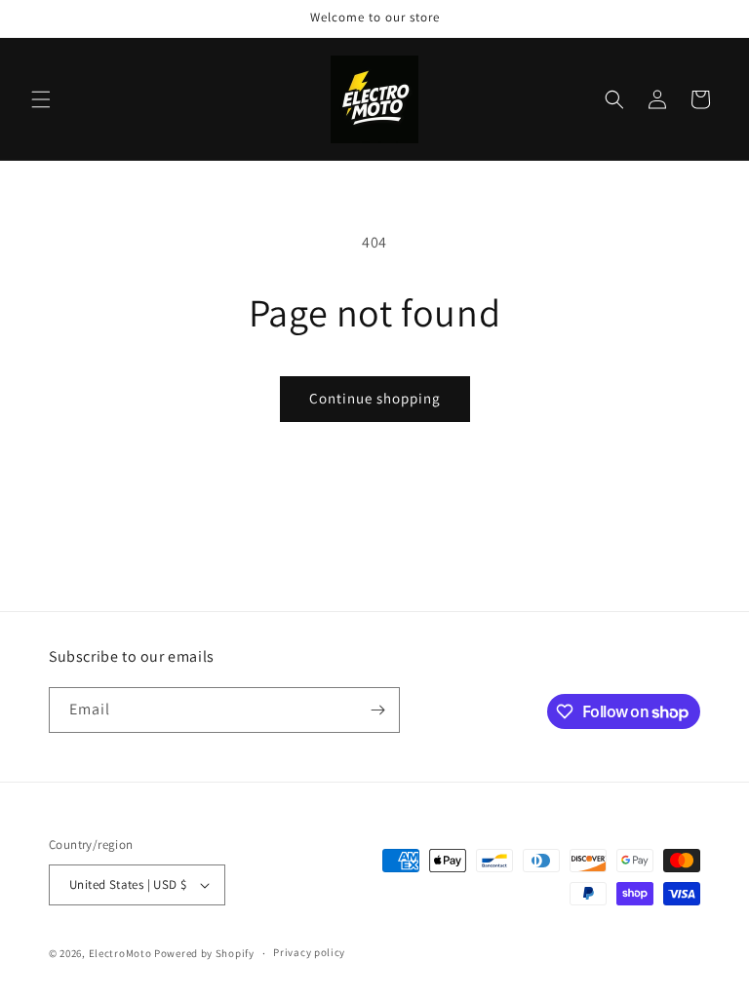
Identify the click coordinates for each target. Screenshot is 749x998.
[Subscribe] (377, 710)
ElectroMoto (120, 953)
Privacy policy (309, 952)
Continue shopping (375, 398)
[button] (41, 99)
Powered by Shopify (204, 953)
